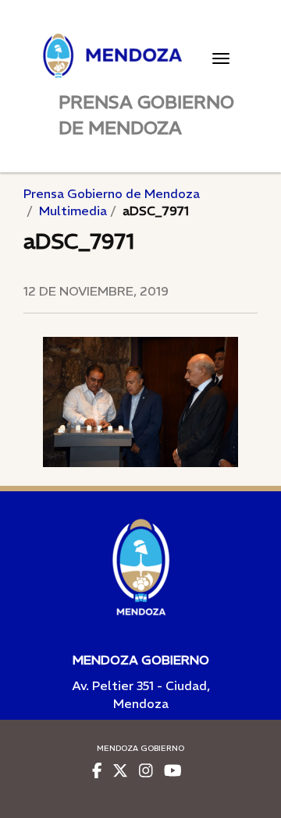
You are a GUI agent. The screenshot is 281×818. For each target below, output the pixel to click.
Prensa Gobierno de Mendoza (111, 193)
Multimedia (73, 210)
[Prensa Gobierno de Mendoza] (140, 56)
